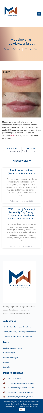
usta (12, 135)
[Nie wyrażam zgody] (39, 406)
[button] (39, 14)
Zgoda (22, 410)
